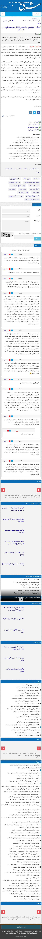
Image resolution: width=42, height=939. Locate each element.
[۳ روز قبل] (30, 489)
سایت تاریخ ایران (15, 179)
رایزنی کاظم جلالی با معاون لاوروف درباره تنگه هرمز (25, 883)
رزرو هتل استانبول (14, 182)
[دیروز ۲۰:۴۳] (33, 622)
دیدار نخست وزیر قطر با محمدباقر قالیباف (28, 841)
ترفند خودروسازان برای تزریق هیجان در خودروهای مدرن (12, 496)
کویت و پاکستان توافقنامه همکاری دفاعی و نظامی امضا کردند (23, 864)
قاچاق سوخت (17, 169)
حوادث (38, 172)
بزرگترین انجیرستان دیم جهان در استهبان (15, 670)
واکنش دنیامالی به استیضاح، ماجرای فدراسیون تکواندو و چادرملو (14, 608)
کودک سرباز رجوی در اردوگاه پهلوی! (30, 693)
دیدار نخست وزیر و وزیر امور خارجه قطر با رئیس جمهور (14, 648)
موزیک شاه (27, 179)
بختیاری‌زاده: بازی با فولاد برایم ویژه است (28, 812)
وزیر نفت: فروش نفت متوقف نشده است (28, 899)
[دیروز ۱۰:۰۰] (11, 910)
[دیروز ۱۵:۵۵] (11, 747)
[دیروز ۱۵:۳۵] (33, 545)
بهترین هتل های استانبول (31, 182)
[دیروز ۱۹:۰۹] (33, 522)
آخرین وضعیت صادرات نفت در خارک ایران (28, 717)
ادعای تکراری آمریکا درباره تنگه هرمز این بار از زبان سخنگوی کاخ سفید (20, 891)
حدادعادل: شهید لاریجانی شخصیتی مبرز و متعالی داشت (24, 833)
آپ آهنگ (36, 179)
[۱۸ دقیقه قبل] (30, 910)
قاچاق (25, 169)
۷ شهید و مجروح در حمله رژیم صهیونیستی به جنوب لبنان (24, 851)
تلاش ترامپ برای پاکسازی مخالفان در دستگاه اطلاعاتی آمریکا (23, 773)
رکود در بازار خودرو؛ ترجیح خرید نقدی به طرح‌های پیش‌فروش (31, 496)
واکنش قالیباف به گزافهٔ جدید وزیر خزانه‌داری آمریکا (25, 822)
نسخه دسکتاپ (21, 927)
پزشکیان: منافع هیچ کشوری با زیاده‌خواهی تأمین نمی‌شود (24, 886)
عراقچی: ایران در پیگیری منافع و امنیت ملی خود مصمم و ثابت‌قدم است (20, 786)
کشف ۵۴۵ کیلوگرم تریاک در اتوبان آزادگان (14, 553)
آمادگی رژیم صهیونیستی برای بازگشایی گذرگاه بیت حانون (24, 894)
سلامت (39, 903)
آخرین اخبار (37, 762)
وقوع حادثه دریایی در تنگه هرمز (31, 685)
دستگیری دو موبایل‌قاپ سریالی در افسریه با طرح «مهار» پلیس (14, 542)
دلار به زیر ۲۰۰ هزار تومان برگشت (30, 587)
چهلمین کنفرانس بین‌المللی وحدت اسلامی (14, 659)
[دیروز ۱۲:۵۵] (33, 556)
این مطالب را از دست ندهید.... (32, 504)
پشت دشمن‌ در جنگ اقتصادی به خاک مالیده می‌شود (25, 730)
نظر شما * (37, 221)
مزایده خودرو (35, 192)
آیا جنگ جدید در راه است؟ (32, 719)
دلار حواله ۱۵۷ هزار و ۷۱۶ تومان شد (29, 585)
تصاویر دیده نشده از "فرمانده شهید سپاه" (28, 704)
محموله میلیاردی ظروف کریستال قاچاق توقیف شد (25, 143)
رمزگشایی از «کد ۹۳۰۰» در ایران (30, 714)
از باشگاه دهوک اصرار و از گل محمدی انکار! (27, 688)
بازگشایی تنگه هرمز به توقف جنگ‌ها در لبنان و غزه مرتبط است (22, 781)
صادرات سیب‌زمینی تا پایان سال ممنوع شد (13, 564)
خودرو (39, 481)
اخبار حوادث (8, 169)
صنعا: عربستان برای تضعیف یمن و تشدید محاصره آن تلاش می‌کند (21, 792)
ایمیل (38, 215)
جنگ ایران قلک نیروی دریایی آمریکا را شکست (27, 810)
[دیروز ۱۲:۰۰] (33, 672)
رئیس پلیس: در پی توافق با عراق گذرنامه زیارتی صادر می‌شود (23, 148)
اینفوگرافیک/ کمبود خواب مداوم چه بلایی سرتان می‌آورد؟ (11, 918)
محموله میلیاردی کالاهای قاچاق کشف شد (28, 137)
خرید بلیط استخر (23, 192)
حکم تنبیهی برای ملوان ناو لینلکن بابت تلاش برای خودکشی (23, 854)
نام (39, 210)
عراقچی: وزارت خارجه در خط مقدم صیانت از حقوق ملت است (23, 838)
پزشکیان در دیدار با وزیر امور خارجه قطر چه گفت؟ (26, 870)
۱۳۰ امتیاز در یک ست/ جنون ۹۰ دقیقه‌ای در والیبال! (25, 698)
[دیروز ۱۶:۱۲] (33, 533)
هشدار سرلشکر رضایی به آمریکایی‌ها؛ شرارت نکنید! (25, 830)
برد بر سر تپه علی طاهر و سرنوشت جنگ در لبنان (26, 867)
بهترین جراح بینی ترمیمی (18, 186)
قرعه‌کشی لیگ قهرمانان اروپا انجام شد (13, 619)
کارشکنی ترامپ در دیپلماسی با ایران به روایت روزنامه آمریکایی (23, 789)
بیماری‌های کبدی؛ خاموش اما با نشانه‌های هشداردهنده (24, 765)
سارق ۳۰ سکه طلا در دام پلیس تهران (12, 754)
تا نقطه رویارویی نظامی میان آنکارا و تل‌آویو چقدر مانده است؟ (23, 709)
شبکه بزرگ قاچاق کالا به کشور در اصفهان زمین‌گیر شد (24, 156)
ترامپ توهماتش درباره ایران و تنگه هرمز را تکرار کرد (25, 794)
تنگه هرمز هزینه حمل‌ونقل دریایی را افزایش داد (26, 896)
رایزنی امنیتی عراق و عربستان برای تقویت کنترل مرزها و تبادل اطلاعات (20, 880)
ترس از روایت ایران (34, 770)
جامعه (36, 14)
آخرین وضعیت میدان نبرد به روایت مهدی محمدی (26, 727)
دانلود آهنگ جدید (34, 186)
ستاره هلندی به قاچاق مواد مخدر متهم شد (27, 151)
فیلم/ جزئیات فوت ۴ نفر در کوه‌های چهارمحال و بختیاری (24, 145)
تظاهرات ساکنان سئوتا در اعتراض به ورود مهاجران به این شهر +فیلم (21, 888)
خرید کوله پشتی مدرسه (32, 199)
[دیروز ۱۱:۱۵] (33, 633)
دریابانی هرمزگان (34, 169)
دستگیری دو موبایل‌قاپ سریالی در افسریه (27, 597)
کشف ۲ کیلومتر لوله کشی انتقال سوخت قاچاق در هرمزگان (21, 29)
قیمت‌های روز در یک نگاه (33, 576)
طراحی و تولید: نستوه (21, 936)
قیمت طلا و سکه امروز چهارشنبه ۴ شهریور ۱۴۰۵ (26, 582)
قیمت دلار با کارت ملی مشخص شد (29, 580)
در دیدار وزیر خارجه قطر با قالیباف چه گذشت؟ (27, 696)
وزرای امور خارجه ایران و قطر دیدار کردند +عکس (26, 733)
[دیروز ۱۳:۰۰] (33, 661)
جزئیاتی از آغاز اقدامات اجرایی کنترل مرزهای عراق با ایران (23, 159)
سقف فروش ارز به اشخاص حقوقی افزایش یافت (26, 843)
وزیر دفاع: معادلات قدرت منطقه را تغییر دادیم (27, 835)
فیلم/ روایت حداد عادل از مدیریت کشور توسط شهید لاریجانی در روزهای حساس (21, 818)
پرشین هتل (22, 189)
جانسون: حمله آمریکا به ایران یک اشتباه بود (27, 778)
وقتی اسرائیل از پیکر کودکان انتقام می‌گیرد (28, 776)
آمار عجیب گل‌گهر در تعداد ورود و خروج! (14, 631)
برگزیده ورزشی (36, 603)
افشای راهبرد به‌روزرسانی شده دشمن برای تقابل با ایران (24, 857)
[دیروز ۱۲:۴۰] (33, 567)
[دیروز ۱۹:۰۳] (33, 650)
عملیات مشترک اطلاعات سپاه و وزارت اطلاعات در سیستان (23, 153)
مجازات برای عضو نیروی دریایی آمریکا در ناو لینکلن (26, 712)
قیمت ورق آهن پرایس (32, 196)
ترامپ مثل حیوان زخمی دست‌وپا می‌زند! (28, 784)
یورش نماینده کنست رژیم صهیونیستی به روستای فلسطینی (24, 797)
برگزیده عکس (37, 642)
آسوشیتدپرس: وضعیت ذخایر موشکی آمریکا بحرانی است (24, 815)
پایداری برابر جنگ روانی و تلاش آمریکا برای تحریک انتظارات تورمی (22, 873)
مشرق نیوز (25, 5)
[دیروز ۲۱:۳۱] (33, 611)
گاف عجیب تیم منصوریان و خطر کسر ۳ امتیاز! (27, 701)
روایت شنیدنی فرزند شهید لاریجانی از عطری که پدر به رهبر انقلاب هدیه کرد (21, 806)
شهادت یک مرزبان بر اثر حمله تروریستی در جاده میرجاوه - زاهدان (13, 509)
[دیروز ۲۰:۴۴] (33, 511)
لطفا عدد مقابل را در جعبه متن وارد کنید (30, 234)
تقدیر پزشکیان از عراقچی (32, 878)
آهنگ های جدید (34, 189)
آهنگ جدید (12, 189)
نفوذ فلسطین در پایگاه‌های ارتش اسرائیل (28, 768)
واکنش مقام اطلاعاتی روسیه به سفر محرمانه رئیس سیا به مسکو (22, 725)
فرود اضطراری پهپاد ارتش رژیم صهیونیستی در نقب (25, 859)
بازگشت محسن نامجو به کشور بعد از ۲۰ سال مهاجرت (13, 531)
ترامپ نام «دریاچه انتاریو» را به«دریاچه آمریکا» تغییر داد (24, 800)
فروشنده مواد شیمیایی (16, 196)
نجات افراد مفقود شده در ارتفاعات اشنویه (28, 140)
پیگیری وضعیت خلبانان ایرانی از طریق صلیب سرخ (13, 520)
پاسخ (5, 254)
